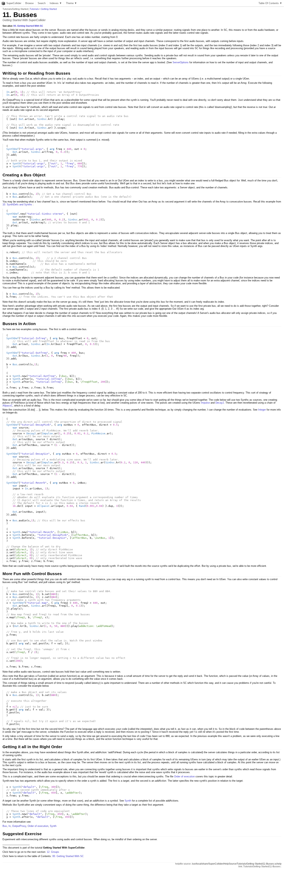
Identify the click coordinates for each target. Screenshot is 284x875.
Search (42, 3)
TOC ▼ (270, 3)
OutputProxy (19, 826)
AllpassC (8, 405)
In (10, 826)
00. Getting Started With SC (28, 26)
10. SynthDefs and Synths (17, 204)
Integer (262, 409)
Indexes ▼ (56, 3)
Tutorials (34, 9)
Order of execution (184, 776)
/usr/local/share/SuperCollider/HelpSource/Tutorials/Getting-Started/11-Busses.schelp (236, 863)
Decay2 (219, 402)
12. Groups (53, 851)
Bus (5, 826)
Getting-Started (49, 9)
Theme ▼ (71, 3)
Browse (29, 3)
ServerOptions (181, 62)
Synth (128, 800)
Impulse (205, 402)
